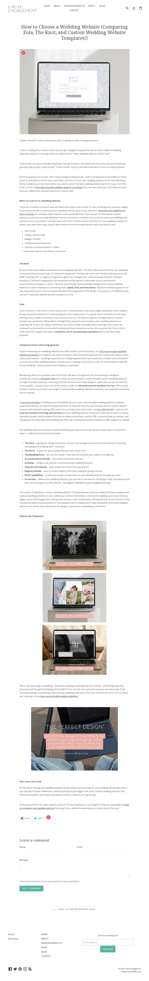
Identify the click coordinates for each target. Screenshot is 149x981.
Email (80, 846)
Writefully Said (135, 971)
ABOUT (57, 5)
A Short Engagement (133, 968)
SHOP (92, 5)
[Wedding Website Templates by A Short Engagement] (74, 739)
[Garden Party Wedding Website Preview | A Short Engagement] (74, 597)
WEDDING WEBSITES (74, 5)
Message (23, 859)
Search (11, 934)
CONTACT (74, 10)
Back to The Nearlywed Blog (76, 909)
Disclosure (13, 938)
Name (22, 846)
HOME (47, 5)
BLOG (102, 5)
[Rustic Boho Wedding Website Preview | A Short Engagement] (74, 650)
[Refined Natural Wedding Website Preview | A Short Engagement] (74, 545)
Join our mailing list (108, 935)
